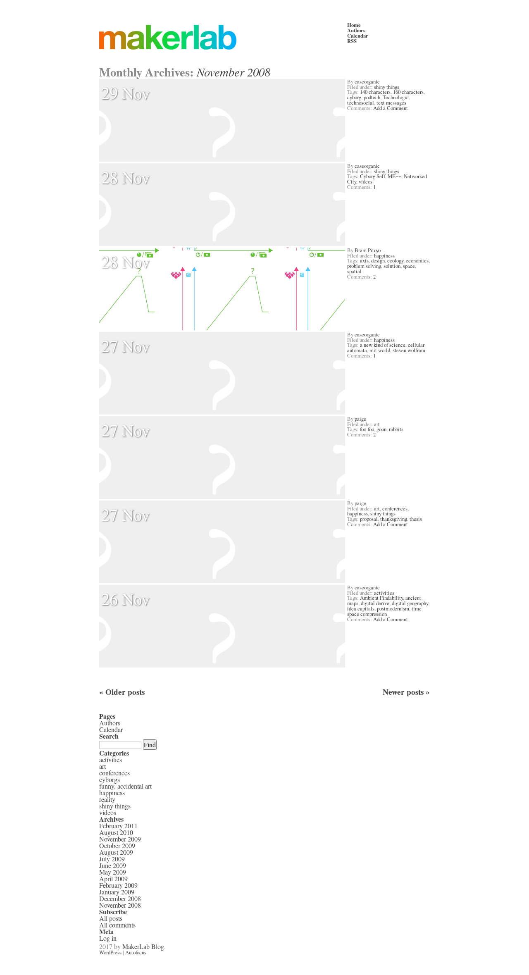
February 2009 (118, 885)
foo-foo (367, 429)
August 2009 (116, 852)
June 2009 (112, 865)
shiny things (386, 87)
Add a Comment (390, 108)
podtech (372, 97)
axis (364, 260)
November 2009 (120, 838)
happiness (384, 255)
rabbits (396, 429)
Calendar (357, 35)
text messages (391, 102)
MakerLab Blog (143, 946)
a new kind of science (382, 344)
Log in (108, 938)
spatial (354, 271)
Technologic (396, 97)
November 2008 (120, 905)
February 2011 (118, 825)
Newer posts (406, 692)
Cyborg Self (372, 176)
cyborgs (109, 779)
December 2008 (120, 898)
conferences (394, 508)
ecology (395, 260)
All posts (110, 918)
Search (109, 736)
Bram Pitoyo (368, 250)
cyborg (354, 97)
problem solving (364, 265)
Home (354, 25)
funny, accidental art (125, 786)
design (378, 260)
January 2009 (116, 891)
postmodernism (393, 608)
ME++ (394, 176)
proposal (369, 518)
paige (360, 418)
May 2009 (112, 872)
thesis (416, 518)
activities (384, 592)
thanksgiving (393, 518)
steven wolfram (409, 350)
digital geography (410, 603)
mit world (379, 350)
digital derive (375, 603)
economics (417, 260)
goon (381, 429)
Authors (356, 30)
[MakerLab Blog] (223, 37)
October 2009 (117, 845)
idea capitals (360, 608)
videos (365, 181)
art (377, 424)
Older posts (122, 692)
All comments (117, 924)
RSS (352, 41)
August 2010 (116, 832)
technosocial (360, 102)
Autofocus (135, 952)
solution (392, 265)
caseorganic (367, 81)
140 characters (375, 91)
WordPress (110, 952)
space (409, 265)
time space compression (384, 611)
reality (107, 799)
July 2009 (112, 858)
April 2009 (113, 878)
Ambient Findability (381, 597)
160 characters (408, 91)
